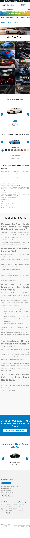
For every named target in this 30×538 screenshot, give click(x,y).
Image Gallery (15, 158)
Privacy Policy (5, 526)
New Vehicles (9, 508)
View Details (15, 464)
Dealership (22, 502)
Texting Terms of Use (23, 510)
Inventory (9, 502)
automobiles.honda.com (24, 508)
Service (3, 502)
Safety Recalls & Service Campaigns (23, 525)
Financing (16, 502)
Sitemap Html (15, 526)
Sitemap (12, 525)
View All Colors (15, 155)
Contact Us (7, 483)
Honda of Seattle (2, 526)
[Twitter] (8, 495)
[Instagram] (5, 495)
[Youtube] (11, 495)
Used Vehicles (9, 510)
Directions (21, 506)
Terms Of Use (9, 526)
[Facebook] (2, 495)
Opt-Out (27, 526)
